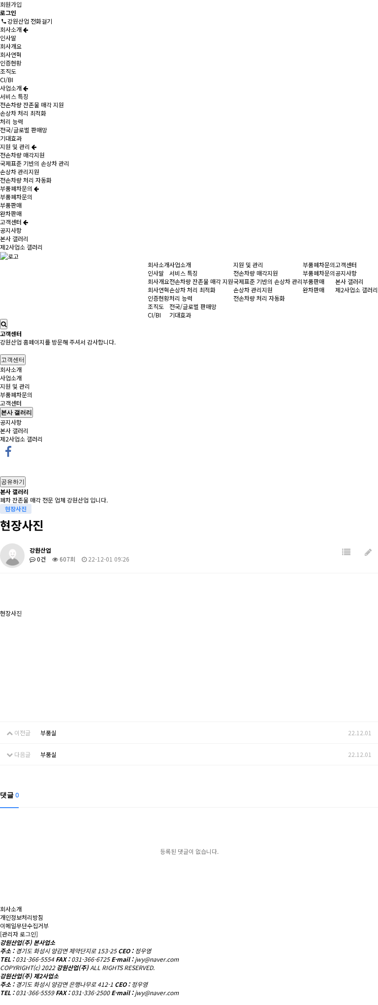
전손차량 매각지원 (22, 155)
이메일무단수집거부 (24, 925)
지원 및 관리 (16, 146)
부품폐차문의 (17, 188)
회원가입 (11, 4)
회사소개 (11, 29)
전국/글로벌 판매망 (23, 130)
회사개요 (11, 46)
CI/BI (6, 79)
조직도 (8, 71)
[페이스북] (8, 450)
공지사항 (11, 230)
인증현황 (11, 63)
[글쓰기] (368, 552)
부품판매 (11, 205)
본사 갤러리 (14, 238)
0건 (40, 559)
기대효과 (11, 138)
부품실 (48, 732)
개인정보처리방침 (21, 917)
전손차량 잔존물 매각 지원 (32, 104)
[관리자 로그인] (19, 934)
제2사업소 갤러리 (21, 247)
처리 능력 (11, 121)
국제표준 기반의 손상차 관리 (34, 163)
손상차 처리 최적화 (23, 113)
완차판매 (11, 213)
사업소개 (11, 88)
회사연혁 (11, 54)
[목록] (346, 552)
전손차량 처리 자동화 (26, 180)
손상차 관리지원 (19, 171)
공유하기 (13, 481)
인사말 (8, 37)
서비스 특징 (14, 96)
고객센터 (11, 222)
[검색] (3, 324)
